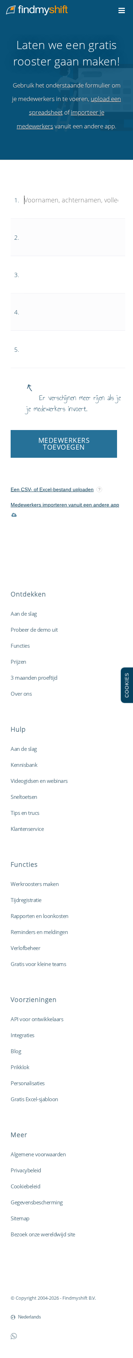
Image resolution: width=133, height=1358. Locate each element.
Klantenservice (27, 828)
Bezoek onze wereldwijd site (43, 1234)
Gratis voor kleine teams (38, 963)
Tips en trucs (25, 812)
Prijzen (18, 661)
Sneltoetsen (24, 796)
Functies (20, 645)
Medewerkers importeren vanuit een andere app (65, 505)
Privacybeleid (26, 1170)
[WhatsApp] (14, 1336)
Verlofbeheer (25, 947)
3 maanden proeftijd (34, 677)
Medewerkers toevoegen (64, 444)
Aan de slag (24, 613)
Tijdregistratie (26, 899)
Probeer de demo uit (34, 629)
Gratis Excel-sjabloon (34, 1099)
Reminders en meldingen (39, 931)
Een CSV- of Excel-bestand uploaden (52, 489)
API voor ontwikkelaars (37, 1019)
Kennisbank (24, 764)
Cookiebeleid (25, 1186)
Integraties (22, 1035)
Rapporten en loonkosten (39, 915)
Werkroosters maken (35, 883)
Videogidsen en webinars (39, 780)
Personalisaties (28, 1083)
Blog (16, 1051)
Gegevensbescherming (37, 1202)
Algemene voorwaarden (38, 1154)
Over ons (21, 693)
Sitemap (20, 1218)
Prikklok (20, 1067)
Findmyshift (23, 1278)
